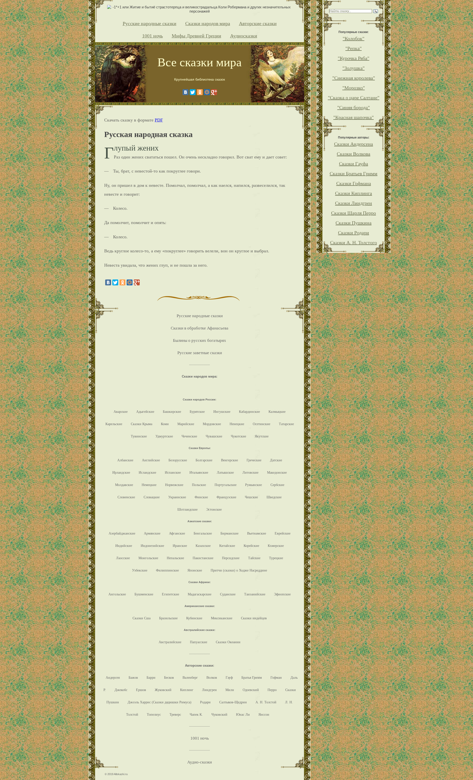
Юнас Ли (243, 714)
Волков (211, 677)
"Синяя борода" (353, 107)
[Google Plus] (214, 92)
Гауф (229, 677)
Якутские (262, 436)
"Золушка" (353, 68)
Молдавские (124, 485)
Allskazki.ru (121, 774)
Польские (199, 485)
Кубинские (194, 618)
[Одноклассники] (200, 92)
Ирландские (121, 472)
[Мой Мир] (207, 92)
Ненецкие (237, 424)
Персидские (230, 558)
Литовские (250, 472)
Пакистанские (203, 558)
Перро (272, 690)
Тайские (254, 558)
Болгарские (204, 460)
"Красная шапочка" (353, 117)
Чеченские (189, 436)
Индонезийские (152, 546)
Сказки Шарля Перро (353, 213)
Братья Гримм (251, 677)
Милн (229, 690)
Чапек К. (196, 714)
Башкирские (172, 412)
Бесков (169, 677)
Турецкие (276, 558)
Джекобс (121, 690)
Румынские (253, 485)
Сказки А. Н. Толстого (353, 242)
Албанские (125, 460)
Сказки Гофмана (353, 183)
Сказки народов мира (207, 23)
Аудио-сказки (199, 762)
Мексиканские (221, 618)
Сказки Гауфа (353, 163)
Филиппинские (167, 570)
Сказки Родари (353, 232)
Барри (151, 677)
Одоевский (251, 690)
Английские (151, 460)
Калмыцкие (277, 412)
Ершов (141, 690)
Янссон (263, 714)
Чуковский (219, 714)
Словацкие (152, 497)
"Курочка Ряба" (353, 58)
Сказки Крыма (141, 424)
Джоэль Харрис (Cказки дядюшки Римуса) (159, 702)
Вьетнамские (256, 533)
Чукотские (238, 436)
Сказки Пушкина (354, 222)
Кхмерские (276, 546)
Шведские (274, 497)
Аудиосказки (243, 35)
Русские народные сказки (149, 23)
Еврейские (282, 533)
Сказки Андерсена (353, 144)
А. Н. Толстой (265, 702)
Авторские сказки (258, 23)
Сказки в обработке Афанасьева (199, 328)
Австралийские (170, 642)
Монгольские (148, 558)
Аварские (121, 412)
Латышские (225, 472)
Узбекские (139, 570)
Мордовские (212, 424)
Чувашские (214, 436)
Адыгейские (145, 412)
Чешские (251, 497)
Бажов (133, 677)
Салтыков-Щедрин (233, 702)
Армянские (152, 533)
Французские (226, 497)
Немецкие (149, 485)
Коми (165, 424)
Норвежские (174, 485)
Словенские (126, 497)
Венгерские (229, 460)
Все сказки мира (199, 62)
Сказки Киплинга (353, 193)
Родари (205, 702)
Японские (194, 570)
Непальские (175, 558)
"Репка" (353, 48)
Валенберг (190, 677)
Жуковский (163, 690)
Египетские (170, 594)
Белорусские (178, 460)
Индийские (123, 546)
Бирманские (229, 533)
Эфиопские (282, 594)
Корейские (251, 546)
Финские (201, 497)
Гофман (276, 677)
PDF (159, 120)
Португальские (225, 485)
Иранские (180, 546)
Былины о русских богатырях (199, 340)
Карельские (113, 424)
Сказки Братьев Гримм (353, 173)
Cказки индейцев (254, 618)
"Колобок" (353, 38)
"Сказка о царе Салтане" (353, 97)
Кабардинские (249, 412)
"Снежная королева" (353, 78)
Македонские (277, 472)
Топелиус (154, 714)
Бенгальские (203, 533)
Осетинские (261, 424)
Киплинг (186, 690)
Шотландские (187, 509)
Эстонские (214, 509)
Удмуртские (164, 436)
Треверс (175, 714)
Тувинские (139, 436)
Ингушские (221, 412)
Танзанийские (254, 594)
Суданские (228, 594)
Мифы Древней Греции (196, 35)
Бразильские (168, 618)
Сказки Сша (142, 618)
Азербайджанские (122, 533)
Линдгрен (209, 690)
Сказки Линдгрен (353, 203)
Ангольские (117, 594)
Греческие (254, 460)
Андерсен (113, 677)
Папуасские (198, 642)
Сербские (277, 485)
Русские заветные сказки (199, 352)
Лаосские (123, 558)
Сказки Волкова (353, 153)
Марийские (185, 424)
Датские (276, 460)
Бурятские (197, 412)
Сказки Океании (228, 642)
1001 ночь (152, 35)
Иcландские (147, 472)
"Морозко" (353, 87)
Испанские (173, 472)
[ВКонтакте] (185, 92)
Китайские (227, 546)
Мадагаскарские (199, 594)
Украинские (177, 497)
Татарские (286, 424)
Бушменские (144, 594)
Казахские (203, 546)
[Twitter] (193, 92)
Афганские (177, 533)
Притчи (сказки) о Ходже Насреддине (239, 570)
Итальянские (198, 472)
